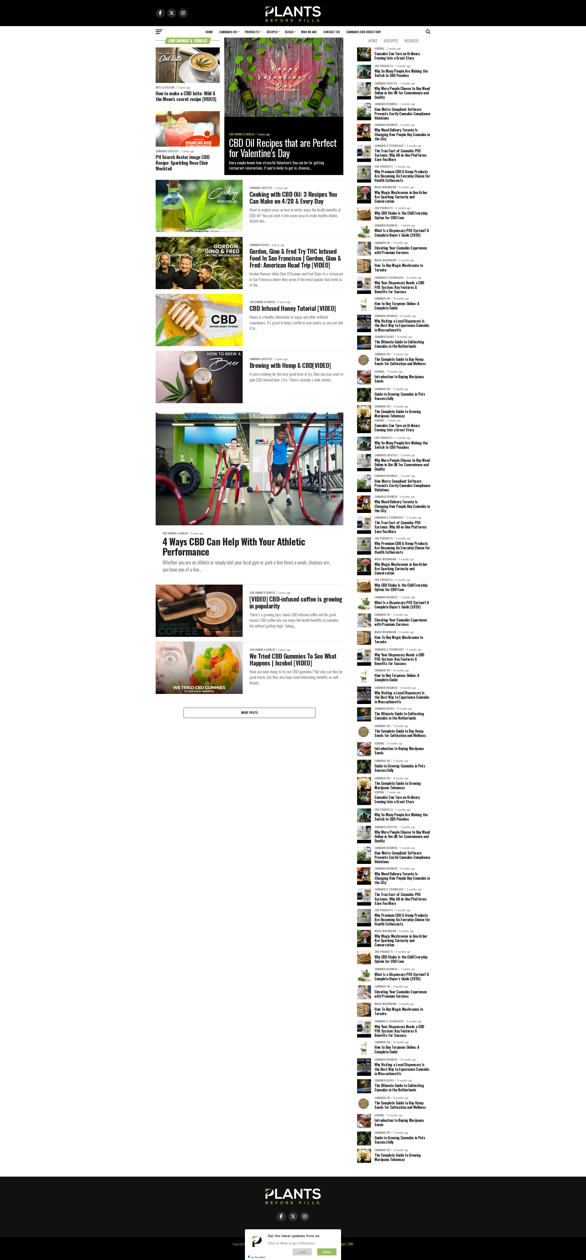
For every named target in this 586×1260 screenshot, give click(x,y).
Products (252, 31)
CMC (351, 1243)
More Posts (249, 712)
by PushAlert (258, 1257)
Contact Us (331, 31)
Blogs (289, 31)
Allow (327, 1251)
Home (209, 31)
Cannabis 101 (228, 31)
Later (302, 1251)
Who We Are (309, 31)
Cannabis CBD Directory (363, 31)
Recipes (272, 31)
